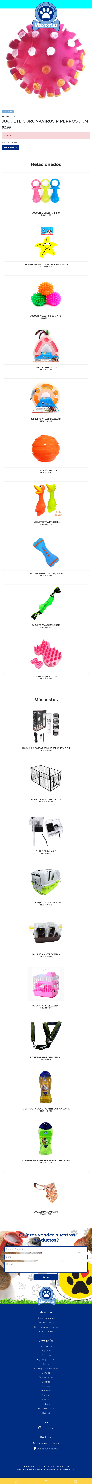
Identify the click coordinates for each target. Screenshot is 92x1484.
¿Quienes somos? (46, 1318)
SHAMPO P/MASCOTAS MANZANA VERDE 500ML (46, 1160)
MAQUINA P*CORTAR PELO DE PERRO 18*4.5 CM (46, 748)
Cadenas (46, 1395)
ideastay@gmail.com (48, 1443)
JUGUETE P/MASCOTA (46, 470)
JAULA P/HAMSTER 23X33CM (46, 1006)
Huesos (46, 1413)
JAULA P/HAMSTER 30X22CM (46, 954)
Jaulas (46, 1364)
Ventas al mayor (46, 1322)
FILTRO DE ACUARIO (46, 851)
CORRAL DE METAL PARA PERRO (46, 800)
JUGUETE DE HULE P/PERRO (46, 213)
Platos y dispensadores (46, 1368)
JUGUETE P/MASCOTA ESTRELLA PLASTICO (46, 264)
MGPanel (51, 1469)
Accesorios (46, 1346)
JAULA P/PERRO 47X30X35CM (46, 903)
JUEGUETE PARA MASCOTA (46, 522)
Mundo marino (46, 1408)
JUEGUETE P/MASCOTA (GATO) (46, 419)
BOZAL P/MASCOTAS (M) (46, 1212)
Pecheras (46, 1355)
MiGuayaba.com (67, 1469)
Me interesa (10, 147)
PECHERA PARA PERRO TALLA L (46, 1057)
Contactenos (46, 1331)
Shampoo (46, 1391)
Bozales (46, 1399)
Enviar (46, 1277)
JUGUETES (8, 111)
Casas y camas (46, 1377)
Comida (46, 1373)
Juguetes (46, 1351)
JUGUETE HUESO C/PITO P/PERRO (46, 573)
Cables (46, 1404)
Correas (46, 1386)
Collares (46, 1382)
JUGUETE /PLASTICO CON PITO (46, 316)
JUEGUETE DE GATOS (46, 367)
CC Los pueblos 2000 (47, 1449)
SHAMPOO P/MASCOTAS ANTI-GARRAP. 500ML (46, 1109)
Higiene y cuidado (46, 1359)
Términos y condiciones (46, 1327)
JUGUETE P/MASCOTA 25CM (46, 625)
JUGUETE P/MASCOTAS (46, 676)
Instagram (48, 1428)
